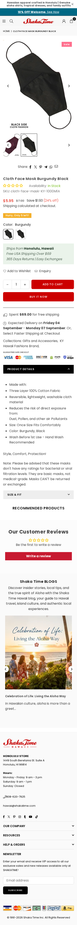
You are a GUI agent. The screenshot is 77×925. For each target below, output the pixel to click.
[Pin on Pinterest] (40, 166)
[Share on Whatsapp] (51, 166)
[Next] (69, 86)
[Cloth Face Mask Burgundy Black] (11, 145)
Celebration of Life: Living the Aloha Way (35, 696)
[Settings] (64, 21)
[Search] (11, 21)
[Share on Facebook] (30, 166)
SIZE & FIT (14, 495)
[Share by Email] (56, 166)
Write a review (38, 556)
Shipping (10, 205)
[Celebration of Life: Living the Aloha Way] (38, 652)
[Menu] (4, 21)
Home (6, 31)
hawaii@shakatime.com (19, 806)
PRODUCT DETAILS (20, 369)
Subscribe (15, 890)
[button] (71, 21)
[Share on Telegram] (45, 166)
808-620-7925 (15, 797)
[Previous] (8, 86)
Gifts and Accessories (40, 341)
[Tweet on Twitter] (35, 166)
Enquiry (44, 271)
